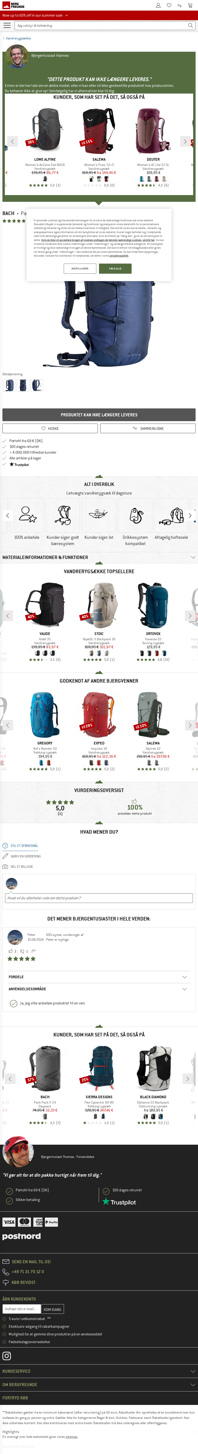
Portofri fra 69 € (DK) (26, 440)
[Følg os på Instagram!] (10, 1357)
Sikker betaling (28, 1199)
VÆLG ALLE (115, 268)
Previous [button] (7, 515)
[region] (99, 245)
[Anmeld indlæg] (33, 951)
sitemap (72, 1437)
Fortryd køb (15, 1398)
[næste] (185, 141)
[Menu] (7, 25)
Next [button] (190, 515)
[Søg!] (191, 25)
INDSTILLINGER (79, 268)
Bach (8, 213)
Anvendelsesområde (27, 988)
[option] (99, 297)
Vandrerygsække (18, 38)
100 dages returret (24, 446)
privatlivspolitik (119, 255)
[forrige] (12, 141)
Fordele (16, 976)
